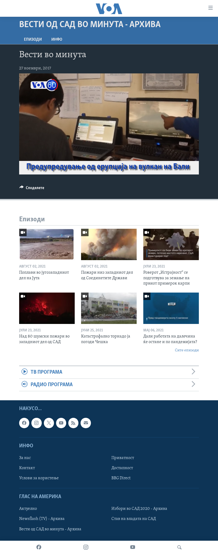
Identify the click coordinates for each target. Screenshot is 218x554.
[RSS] (73, 423)
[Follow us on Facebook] (24, 423)
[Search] (179, 547)
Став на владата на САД (133, 519)
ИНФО (56, 40)
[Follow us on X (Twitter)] (49, 423)
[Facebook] (39, 547)
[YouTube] (132, 547)
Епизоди (33, 40)
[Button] (31, 189)
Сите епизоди (187, 350)
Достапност (122, 468)
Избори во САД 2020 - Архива (139, 509)
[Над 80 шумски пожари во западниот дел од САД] (47, 308)
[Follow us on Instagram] (36, 423)
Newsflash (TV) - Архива (42, 519)
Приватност (122, 458)
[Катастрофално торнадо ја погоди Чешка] (109, 308)
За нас (25, 458)
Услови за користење (39, 478)
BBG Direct (121, 478)
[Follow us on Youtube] (61, 423)
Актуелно (28, 509)
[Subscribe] (86, 423)
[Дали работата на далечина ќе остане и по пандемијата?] (171, 308)
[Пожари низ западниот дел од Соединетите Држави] (109, 244)
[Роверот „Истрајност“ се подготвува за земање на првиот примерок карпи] (171, 244)
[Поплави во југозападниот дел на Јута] (47, 244)
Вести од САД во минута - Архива (50, 529)
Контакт (27, 468)
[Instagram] (86, 547)
